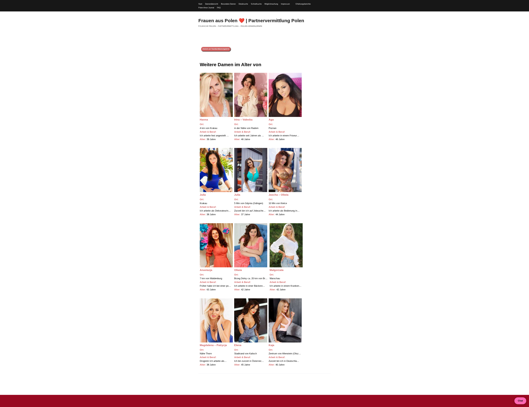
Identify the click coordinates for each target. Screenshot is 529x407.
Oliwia (238, 270)
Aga (271, 119)
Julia (203, 194)
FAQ (219, 8)
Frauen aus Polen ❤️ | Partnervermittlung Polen (251, 20)
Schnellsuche (256, 4)
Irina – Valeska (243, 119)
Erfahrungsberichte (303, 4)
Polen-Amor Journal (206, 8)
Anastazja (206, 270)
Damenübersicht (211, 4)
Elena (237, 345)
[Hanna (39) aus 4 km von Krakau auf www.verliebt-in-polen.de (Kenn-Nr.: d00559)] (216, 95)
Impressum (285, 4)
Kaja (271, 345)
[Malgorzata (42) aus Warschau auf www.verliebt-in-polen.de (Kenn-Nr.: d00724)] (286, 245)
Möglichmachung (271, 4)
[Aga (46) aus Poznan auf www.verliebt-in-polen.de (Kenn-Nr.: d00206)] (285, 95)
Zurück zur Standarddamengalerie (216, 49)
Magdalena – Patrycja (213, 345)
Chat (520, 401)
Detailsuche (243, 4)
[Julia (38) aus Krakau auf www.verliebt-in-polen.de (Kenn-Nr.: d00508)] (216, 170)
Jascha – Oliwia (278, 194)
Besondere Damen (228, 4)
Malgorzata (277, 270)
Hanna (204, 119)
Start (200, 4)
